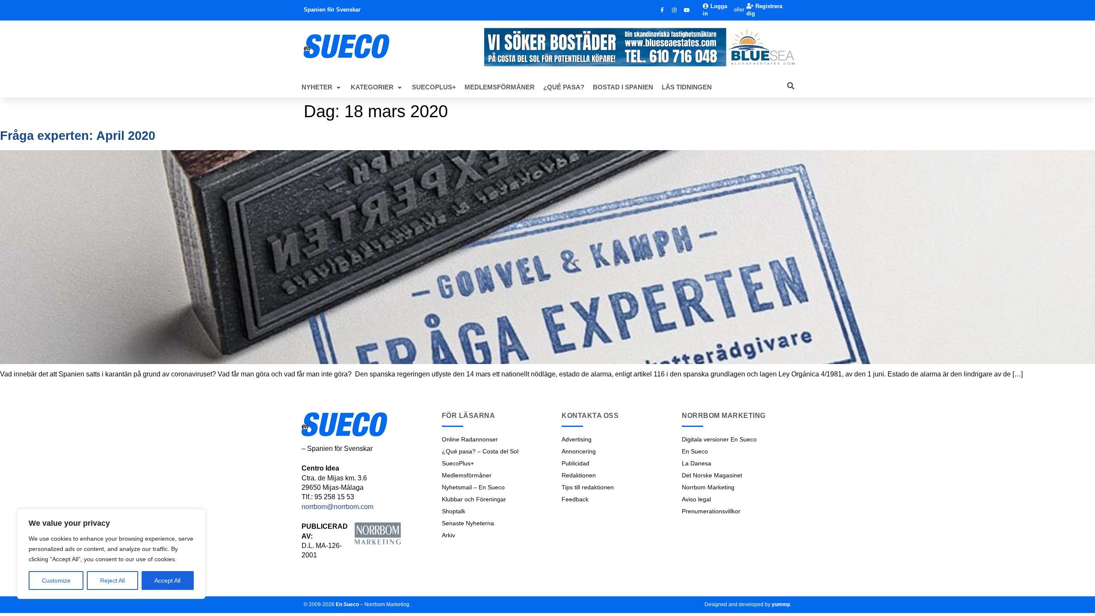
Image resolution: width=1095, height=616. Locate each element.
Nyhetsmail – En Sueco (473, 487)
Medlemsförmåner (466, 475)
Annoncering (579, 451)
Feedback (575, 499)
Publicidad (575, 463)
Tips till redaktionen (588, 487)
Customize (56, 580)
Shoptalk (453, 511)
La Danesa (696, 463)
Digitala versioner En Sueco (719, 439)
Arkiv (448, 535)
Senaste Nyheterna (468, 523)
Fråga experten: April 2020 (77, 135)
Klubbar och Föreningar (474, 499)
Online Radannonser (470, 439)
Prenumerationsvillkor (711, 511)
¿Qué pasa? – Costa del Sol (480, 451)
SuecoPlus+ (458, 463)
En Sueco (695, 451)
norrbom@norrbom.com (337, 506)
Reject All (112, 580)
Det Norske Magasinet (712, 475)
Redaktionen (579, 475)
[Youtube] (687, 10)
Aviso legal (696, 499)
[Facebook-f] (662, 10)
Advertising (577, 439)
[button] (321, 87)
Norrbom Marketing (708, 487)
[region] (111, 554)
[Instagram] (674, 10)
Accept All (167, 580)
